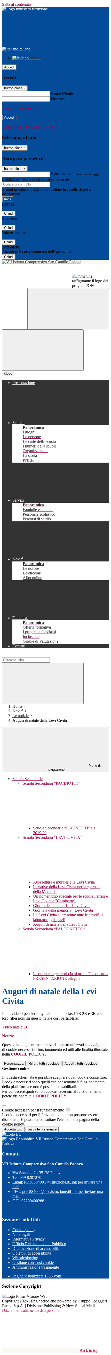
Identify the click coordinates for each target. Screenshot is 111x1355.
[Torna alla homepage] (55, 262)
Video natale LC (15, 1027)
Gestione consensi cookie (33, 1262)
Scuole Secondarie (27, 778)
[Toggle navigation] (43, 350)
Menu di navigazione (74, 767)
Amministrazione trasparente (35, 1267)
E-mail (56, 174)
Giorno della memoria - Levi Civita (61, 905)
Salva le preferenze (42, 1129)
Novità (17, 711)
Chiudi (8, 213)
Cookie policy (23, 1230)
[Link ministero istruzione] (25, 9)
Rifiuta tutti (44, 1063)
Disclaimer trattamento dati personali (31, 1310)
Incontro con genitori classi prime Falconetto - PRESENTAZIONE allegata (70, 976)
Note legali (21, 1234)
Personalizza (13, 1063)
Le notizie (20, 715)
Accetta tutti (81, 1063)
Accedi (9, 67)
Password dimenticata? (20, 108)
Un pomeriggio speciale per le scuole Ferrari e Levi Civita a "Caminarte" (70, 898)
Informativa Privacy (28, 1239)
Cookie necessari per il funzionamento (33, 1110)
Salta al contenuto (16, 4)
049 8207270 (30, 1177)
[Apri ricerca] (68, 308)
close (8, 373)
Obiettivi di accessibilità (31, 1253)
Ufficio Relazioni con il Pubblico (39, 1244)
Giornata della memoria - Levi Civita (63, 910)
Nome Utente (62, 93)
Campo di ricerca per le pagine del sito (33, 655)
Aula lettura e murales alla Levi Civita (64, 882)
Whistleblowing (25, 1258)
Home (17, 706)
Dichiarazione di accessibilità (36, 1248)
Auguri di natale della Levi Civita (60, 924)
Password (59, 99)
